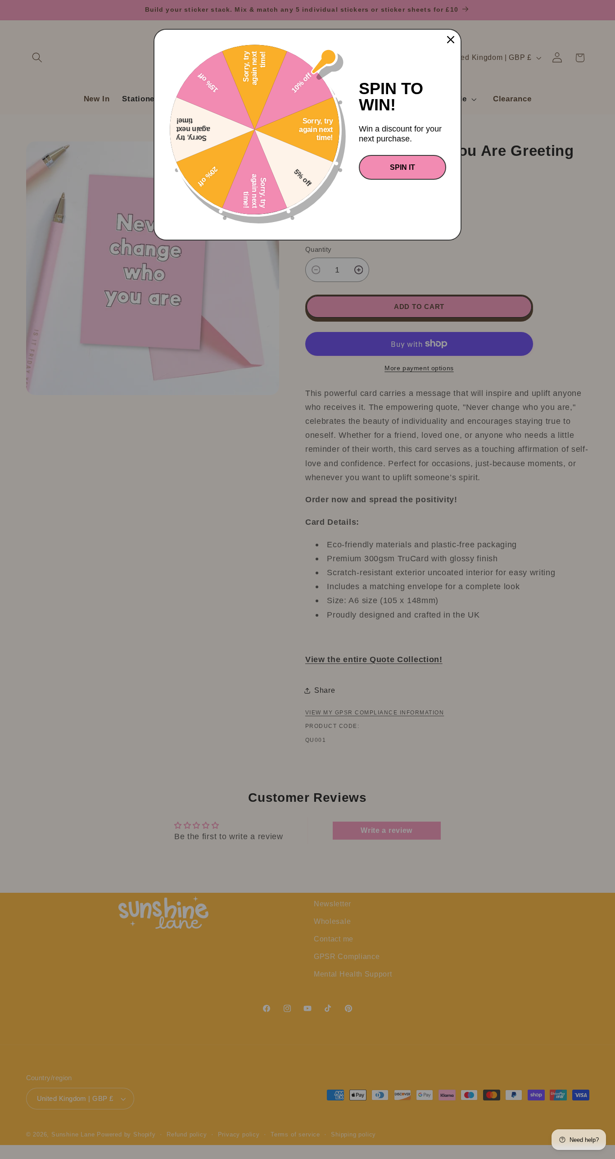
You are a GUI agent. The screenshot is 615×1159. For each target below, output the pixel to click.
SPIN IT (402, 167)
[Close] (450, 39)
